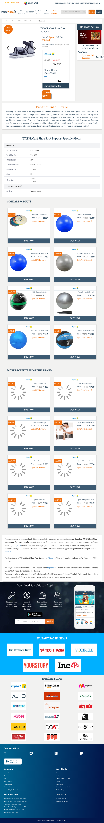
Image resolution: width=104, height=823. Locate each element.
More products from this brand (29, 370)
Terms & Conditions (9, 787)
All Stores (58, 775)
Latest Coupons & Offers (63, 778)
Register (92, 12)
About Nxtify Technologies (11, 789)
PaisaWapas (47, 820)
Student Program (61, 789)
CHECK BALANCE (60, 3)
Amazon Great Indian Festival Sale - (16, 801)
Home (57, 773)
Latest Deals (59, 784)
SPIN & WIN (33, 3)
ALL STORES (30, 12)
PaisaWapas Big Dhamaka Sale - (15, 798)
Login (98, 12)
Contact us (61, 794)
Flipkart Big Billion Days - (13, 804)
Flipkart (46, 40)
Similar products (19, 201)
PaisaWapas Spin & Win (11, 812)
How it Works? (8, 781)
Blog (5, 775)
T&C (45, 77)
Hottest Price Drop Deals (63, 787)
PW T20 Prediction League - (14, 809)
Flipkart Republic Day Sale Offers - (15, 807)
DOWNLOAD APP (95, 3)
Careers (58, 781)
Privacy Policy (8, 784)
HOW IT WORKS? (73, 3)
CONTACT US (84, 3)
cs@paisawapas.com (62, 801)
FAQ (5, 778)
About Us (6, 773)
